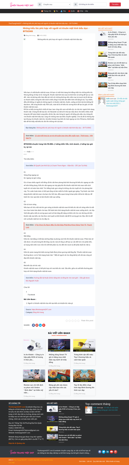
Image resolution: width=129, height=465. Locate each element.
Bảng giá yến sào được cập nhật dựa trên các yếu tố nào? (58, 387)
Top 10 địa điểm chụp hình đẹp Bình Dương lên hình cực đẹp (84, 387)
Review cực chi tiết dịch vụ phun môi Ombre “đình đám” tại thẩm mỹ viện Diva (117, 65)
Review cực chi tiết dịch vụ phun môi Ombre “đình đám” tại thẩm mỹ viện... (33, 389)
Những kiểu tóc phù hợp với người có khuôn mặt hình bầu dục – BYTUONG (64, 128)
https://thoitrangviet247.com (41, 309)
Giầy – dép (84, 11)
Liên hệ (89, 461)
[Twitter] (103, 452)
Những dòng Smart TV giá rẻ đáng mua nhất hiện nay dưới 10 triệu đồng (58, 358)
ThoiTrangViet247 (15, 23)
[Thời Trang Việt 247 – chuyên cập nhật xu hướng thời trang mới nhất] (21, 4)
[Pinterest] (115, 452)
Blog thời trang (30, 35)
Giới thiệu (82, 461)
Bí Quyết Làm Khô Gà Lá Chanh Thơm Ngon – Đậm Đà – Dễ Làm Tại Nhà (60, 165)
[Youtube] (111, 452)
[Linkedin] (107, 452)
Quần (73, 11)
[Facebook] (99, 452)
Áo (57, 11)
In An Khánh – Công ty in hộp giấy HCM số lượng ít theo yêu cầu (117, 34)
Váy (64, 11)
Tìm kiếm (115, 4)
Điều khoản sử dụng (112, 461)
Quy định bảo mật (99, 461)
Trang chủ (47, 11)
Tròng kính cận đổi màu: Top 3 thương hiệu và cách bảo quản (83, 357)
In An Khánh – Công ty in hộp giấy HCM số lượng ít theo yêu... (34, 357)
